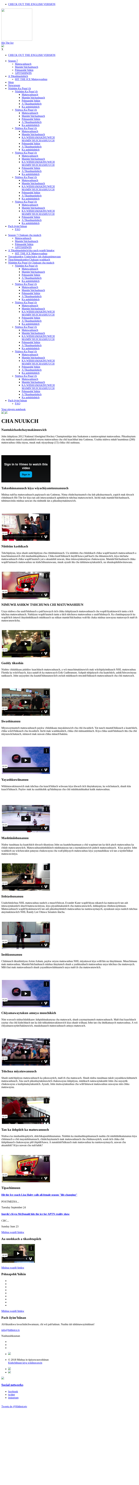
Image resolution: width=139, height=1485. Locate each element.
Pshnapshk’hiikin (24, 70)
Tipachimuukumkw (29, 259)
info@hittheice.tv (10, 1330)
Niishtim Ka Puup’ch (19, 88)
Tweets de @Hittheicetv (14, 1406)
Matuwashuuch (23, 63)
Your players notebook (13, 409)
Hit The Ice (7, 42)
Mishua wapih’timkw (12, 1232)
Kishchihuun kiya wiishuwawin (25, 1362)
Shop (11, 82)
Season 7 (13, 60)
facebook (13, 1391)
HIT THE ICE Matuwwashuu (31, 79)
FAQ (17, 229)
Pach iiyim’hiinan (17, 226)
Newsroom (14, 85)
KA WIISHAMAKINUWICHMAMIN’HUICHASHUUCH (38, 139)
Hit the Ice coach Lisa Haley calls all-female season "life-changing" (39, 1194)
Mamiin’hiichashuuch (26, 67)
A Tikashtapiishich (18, 76)
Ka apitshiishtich (30, 106)
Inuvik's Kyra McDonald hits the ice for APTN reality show (35, 1214)
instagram (13, 1397)
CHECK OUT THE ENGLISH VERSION (31, 4)
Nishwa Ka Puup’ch (26, 109)
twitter (11, 1394)
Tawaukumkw (34, 256)
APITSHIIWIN (23, 73)
